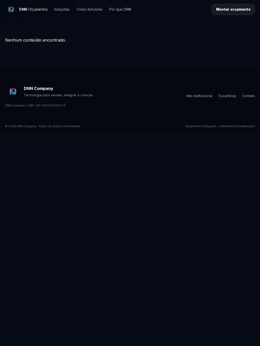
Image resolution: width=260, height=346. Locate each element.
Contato (248, 96)
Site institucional (199, 96)
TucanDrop (227, 96)
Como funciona (89, 9)
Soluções (62, 9)
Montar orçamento (233, 9)
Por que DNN (120, 9)
